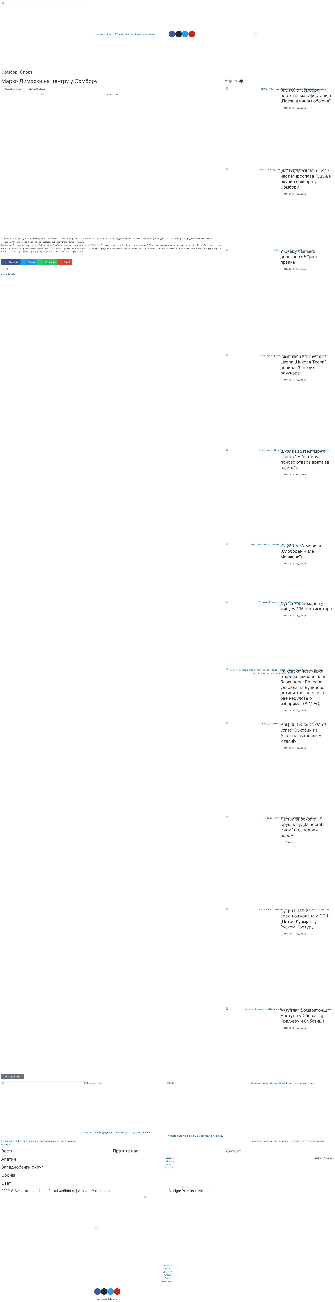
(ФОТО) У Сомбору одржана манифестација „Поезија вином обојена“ (305, 95)
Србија (8, 1175)
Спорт (26, 72)
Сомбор (9, 72)
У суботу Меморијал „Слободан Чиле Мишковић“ (301, 551)
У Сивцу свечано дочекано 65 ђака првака (298, 257)
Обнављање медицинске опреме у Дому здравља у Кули (117, 1132)
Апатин (8, 1159)
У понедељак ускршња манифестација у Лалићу (195, 1135)
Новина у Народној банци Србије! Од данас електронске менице (288, 1141)
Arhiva (83, 1191)
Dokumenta (100, 1191)
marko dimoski (8, 274)
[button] (255, 34)
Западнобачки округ (22, 1167)
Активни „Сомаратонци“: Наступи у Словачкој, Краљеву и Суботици (305, 1016)
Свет (6, 1183)
